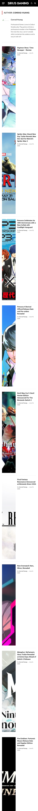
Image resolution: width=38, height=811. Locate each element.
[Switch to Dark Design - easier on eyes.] (31, 3)
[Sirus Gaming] (18, 3)
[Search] (35, 3)
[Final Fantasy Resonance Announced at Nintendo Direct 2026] (9, 518)
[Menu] (3, 3)
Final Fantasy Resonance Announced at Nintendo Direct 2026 (26, 482)
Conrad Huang (17, 20)
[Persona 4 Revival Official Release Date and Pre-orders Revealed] (9, 345)
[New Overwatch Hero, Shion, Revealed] (9, 605)
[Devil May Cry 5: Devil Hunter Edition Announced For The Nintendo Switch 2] (9, 432)
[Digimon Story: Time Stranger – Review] (9, 86)
